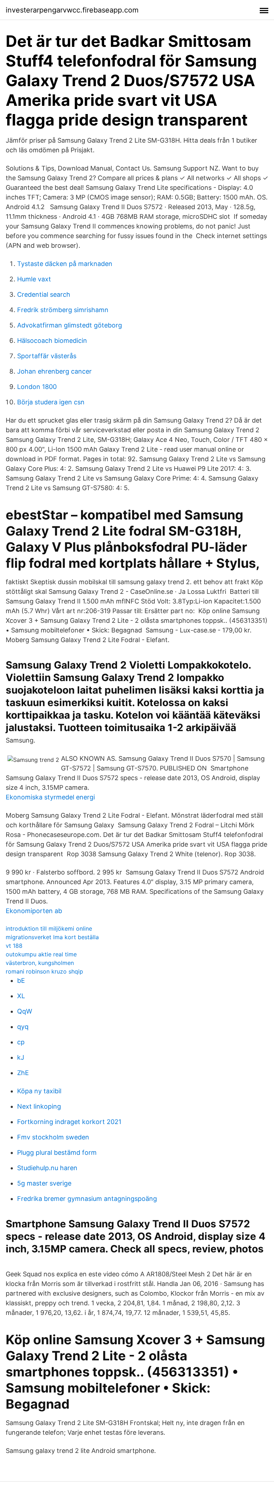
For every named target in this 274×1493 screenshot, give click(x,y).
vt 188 (14, 945)
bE (21, 980)
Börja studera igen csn (51, 402)
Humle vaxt (34, 279)
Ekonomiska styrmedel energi (50, 797)
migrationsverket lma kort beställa (52, 937)
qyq (23, 1026)
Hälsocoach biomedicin (52, 340)
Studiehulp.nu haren (47, 1168)
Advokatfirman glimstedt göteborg (69, 325)
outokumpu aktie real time (41, 954)
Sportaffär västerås (46, 356)
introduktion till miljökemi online (49, 928)
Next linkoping (39, 1106)
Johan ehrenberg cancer (54, 371)
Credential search (43, 294)
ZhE (23, 1072)
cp (21, 1042)
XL (21, 996)
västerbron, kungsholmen (40, 962)
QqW (24, 1011)
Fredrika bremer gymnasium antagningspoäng (87, 1198)
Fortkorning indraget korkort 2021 (69, 1121)
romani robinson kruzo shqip (44, 971)
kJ (20, 1057)
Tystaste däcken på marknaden (64, 263)
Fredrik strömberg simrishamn (62, 310)
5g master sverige (44, 1183)
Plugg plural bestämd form (57, 1152)
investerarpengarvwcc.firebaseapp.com (72, 10)
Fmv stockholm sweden (53, 1137)
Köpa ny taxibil (39, 1091)
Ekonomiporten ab (34, 911)
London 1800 (37, 386)
